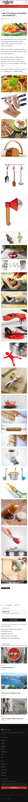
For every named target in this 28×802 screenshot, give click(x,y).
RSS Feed (3, 775)
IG (3, 799)
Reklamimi (3, 769)
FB (1, 799)
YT (6, 799)
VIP (2, 757)
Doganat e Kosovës (7, 634)
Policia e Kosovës (6, 631)
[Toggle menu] (25, 2)
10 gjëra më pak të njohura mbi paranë (12, 718)
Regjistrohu (14, 620)
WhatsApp (6, 608)
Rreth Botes (4, 752)
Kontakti (3, 767)
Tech (2, 754)
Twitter (18, 605)
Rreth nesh (3, 764)
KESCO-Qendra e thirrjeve (9, 636)
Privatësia (3, 772)
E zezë (3, 10)
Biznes (2, 743)
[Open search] (23, 2)
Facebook (9, 605)
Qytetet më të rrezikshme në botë (11, 693)
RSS (9, 799)
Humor (3, 749)
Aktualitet (3, 740)
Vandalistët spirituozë (7, 667)
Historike (3, 746)
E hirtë (3, 716)
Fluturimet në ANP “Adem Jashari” (12, 629)
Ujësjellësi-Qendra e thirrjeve (10, 638)
